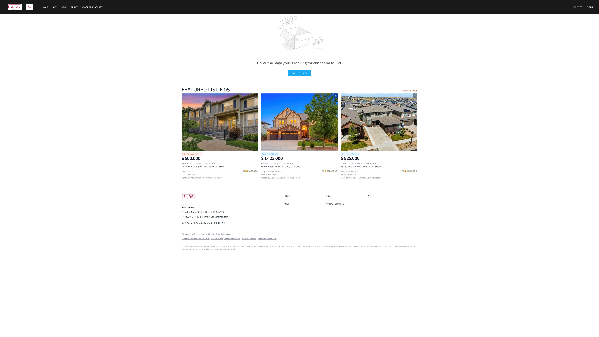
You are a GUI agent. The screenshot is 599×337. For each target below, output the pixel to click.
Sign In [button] (590, 7)
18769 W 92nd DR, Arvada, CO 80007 (361, 166)
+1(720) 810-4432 (190, 216)
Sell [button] (63, 7)
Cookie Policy (217, 238)
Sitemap (261, 238)
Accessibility (271, 238)
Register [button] (577, 7)
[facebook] (185, 254)
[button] (15, 7)
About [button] (74, 7)
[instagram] (194, 254)
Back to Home (299, 72)
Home (45, 7)
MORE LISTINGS (409, 90)
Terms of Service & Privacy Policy (196, 238)
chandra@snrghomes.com (215, 216)
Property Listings (249, 238)
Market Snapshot (92, 7)
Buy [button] (55, 7)
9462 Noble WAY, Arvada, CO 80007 (281, 166)
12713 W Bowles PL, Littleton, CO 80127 (203, 166)
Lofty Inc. (196, 234)
